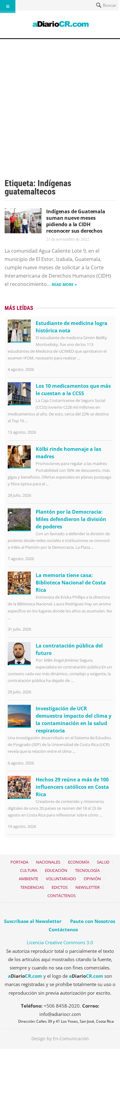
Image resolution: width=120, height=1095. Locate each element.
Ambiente (28, 878)
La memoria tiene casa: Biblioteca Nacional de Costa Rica (71, 582)
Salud (103, 862)
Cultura (28, 870)
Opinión (92, 878)
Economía (78, 862)
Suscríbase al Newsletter (33, 921)
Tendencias (32, 887)
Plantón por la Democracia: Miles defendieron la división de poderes (71, 519)
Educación (56, 870)
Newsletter (87, 887)
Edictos (60, 887)
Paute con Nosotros (92, 921)
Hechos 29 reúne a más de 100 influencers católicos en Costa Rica (72, 787)
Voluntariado (61, 878)
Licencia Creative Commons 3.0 (60, 942)
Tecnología (87, 870)
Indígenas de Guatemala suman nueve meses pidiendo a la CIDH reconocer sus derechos (75, 221)
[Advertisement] (60, 102)
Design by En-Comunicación (60, 1038)
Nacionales (48, 862)
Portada (19, 862)
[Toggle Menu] (7, 6)
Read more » (64, 284)
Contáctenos (61, 895)
